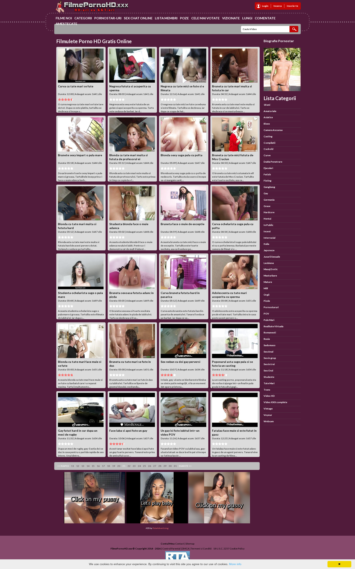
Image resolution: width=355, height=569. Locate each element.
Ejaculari (268, 168)
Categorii (83, 18)
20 (118, 465)
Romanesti (270, 332)
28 (159, 465)
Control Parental (171, 548)
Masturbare (270, 275)
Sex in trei (269, 364)
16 (98, 465)
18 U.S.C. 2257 (221, 548)
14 (87, 465)
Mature (268, 281)
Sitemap (190, 543)
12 (77, 465)
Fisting (267, 180)
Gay (266, 193)
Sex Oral (268, 370)
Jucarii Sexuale (272, 256)
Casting (268, 136)
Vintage (268, 408)
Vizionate (231, 18)
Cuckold (268, 148)
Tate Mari (269, 383)
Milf (266, 288)
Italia (266, 243)
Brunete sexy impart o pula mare (80, 155)
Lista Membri (166, 18)
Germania (269, 199)
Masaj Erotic (271, 269)
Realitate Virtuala (273, 326)
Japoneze (269, 250)
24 (139, 465)
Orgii (266, 294)
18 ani (267, 104)
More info (235, 564)
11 (72, 465)
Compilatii (269, 142)
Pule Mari (269, 320)
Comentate (265, 18)
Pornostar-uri (107, 18)
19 (113, 465)
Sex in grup (270, 358)
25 (144, 465)
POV (266, 313)
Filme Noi (64, 18)
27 (154, 465)
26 (149, 465)
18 (108, 465)
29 (165, 465)
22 (129, 465)
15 (93, 465)
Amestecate (66, 23)
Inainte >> (185, 465)
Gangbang (269, 187)
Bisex (267, 123)
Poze (184, 18)
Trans (267, 389)
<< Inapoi (63, 465)
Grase (267, 206)
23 (134, 465)
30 (170, 465)
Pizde (267, 300)
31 (175, 465)
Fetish (267, 174)
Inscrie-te (292, 5)
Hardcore (269, 212)
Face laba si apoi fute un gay (128, 430)
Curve (267, 155)
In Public (268, 225)
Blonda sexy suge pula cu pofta (181, 155)
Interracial (269, 237)
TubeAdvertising (160, 528)
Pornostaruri (271, 307)
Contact (179, 543)
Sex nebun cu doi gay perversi (180, 361)
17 (103, 465)
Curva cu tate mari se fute (75, 86)
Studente (269, 376)
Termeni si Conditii (201, 548)
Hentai (267, 218)
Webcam (269, 421)
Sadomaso (269, 345)
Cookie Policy (237, 548)
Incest (267, 231)
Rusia (267, 338)
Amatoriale (270, 111)
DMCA (185, 548)
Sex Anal (268, 351)
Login (265, 5)
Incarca (277, 5)
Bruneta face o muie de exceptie (182, 224)
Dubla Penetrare (273, 161)
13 (82, 465)
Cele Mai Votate (205, 18)
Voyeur (268, 414)
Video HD (269, 395)
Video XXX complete (275, 402)
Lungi (247, 18)
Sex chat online (138, 18)
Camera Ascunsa (273, 130)
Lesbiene (269, 263)
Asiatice (268, 117)
